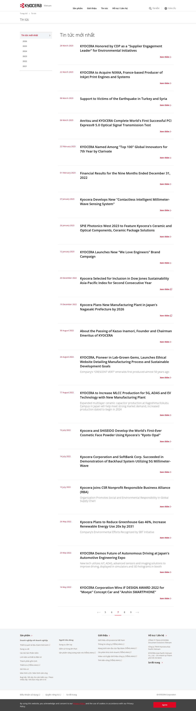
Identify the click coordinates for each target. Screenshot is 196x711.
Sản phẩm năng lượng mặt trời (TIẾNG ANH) (76, 652)
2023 (25, 56)
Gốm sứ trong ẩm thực (68, 648)
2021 (25, 66)
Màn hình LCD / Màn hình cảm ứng (34, 673)
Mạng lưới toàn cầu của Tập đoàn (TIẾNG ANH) (116, 648)
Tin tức (104, 8)
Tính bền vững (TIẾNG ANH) (109, 660)
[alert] (98, 705)
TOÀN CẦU (172, 8)
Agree (164, 705)
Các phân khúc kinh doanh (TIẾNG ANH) (114, 652)
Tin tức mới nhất (29, 35)
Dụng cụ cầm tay (65, 644)
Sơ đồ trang (154, 662)
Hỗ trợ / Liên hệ (120, 8)
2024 (25, 51)
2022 (25, 61)
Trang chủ (23, 13)
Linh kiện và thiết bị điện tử (31, 657)
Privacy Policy (79, 703)
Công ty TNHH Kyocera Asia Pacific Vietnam (159, 647)
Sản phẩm (78, 8)
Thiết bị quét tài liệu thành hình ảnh (34, 645)
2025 (25, 46)
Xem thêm (164, 57)
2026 (25, 41)
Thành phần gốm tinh (28, 661)
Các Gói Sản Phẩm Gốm (29, 653)
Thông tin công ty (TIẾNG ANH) (110, 644)
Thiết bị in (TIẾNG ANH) (29, 665)
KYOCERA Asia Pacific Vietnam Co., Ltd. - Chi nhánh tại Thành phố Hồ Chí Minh (160, 655)
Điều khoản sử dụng (29, 694)
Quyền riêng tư (52, 694)
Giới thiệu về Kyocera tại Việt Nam (111, 640)
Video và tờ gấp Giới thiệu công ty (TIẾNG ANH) (116, 656)
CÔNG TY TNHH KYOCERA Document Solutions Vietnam (160, 641)
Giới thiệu (92, 8)
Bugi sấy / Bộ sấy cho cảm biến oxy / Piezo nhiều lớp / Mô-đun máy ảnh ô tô (36, 678)
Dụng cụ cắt (24, 649)
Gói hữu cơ (24, 669)
